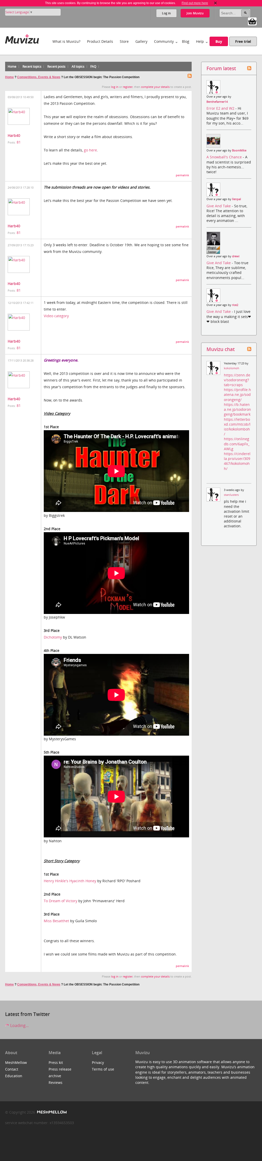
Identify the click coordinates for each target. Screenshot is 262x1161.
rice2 (235, 305)
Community (164, 41)
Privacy (98, 1062)
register (128, 87)
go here (90, 150)
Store (124, 41)
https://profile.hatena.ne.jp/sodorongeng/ (237, 394)
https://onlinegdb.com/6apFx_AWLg (236, 443)
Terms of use (103, 1069)
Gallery (141, 41)
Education (13, 1075)
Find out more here (195, 3)
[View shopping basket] (252, 21)
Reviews (55, 1082)
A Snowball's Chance (224, 157)
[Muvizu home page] (22, 38)
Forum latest (221, 68)
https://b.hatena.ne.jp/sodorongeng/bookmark (237, 409)
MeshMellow (16, 1062)
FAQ (93, 66)
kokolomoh (231, 368)
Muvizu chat (220, 349)
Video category (56, 315)
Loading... (19, 1025)
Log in (166, 13)
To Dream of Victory (60, 900)
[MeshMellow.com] (51, 1112)
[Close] (215, 3)
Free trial (243, 41)
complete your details (155, 87)
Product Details (100, 41)
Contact (11, 1069)
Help (200, 41)
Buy (218, 41)
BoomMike (239, 150)
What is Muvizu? (66, 41)
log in (114, 87)
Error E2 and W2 (220, 108)
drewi (235, 256)
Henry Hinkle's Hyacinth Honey (70, 880)
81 (19, 142)
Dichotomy (53, 637)
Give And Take (219, 205)
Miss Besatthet (56, 920)
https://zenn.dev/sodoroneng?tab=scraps (237, 380)
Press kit (56, 1062)
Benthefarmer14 (217, 102)
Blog (185, 41)
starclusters (231, 495)
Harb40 (14, 135)
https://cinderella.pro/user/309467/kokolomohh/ (237, 461)
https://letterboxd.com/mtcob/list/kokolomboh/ (237, 427)
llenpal (236, 199)
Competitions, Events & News (38, 77)
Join (195, 13)
